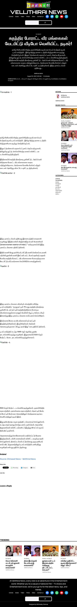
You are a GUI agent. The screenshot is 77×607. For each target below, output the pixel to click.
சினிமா (40, 79)
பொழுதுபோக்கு (47, 79)
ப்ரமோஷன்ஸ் (58, 190)
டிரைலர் (57, 185)
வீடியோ (57, 194)
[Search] (45, 22)
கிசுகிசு (63, 121)
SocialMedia (58, 180)
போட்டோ (57, 189)
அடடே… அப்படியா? (22, 79)
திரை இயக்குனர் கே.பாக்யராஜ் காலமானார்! (68, 168)
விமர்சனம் (57, 192)
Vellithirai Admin (38, 73)
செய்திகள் (38, 34)
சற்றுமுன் (29, 79)
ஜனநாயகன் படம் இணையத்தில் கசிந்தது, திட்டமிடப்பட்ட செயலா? (48, 565)
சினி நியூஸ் (35, 79)
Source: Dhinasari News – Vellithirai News (18, 459)
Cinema (57, 178)
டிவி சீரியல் (58, 187)
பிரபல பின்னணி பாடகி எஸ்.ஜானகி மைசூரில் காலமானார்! (66, 146)
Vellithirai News (38, 12)
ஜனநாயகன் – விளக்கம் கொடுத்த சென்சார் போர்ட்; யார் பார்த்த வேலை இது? (69, 124)
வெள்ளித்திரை (55, 79)
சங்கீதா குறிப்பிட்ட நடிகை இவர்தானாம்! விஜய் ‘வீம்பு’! (68, 563)
